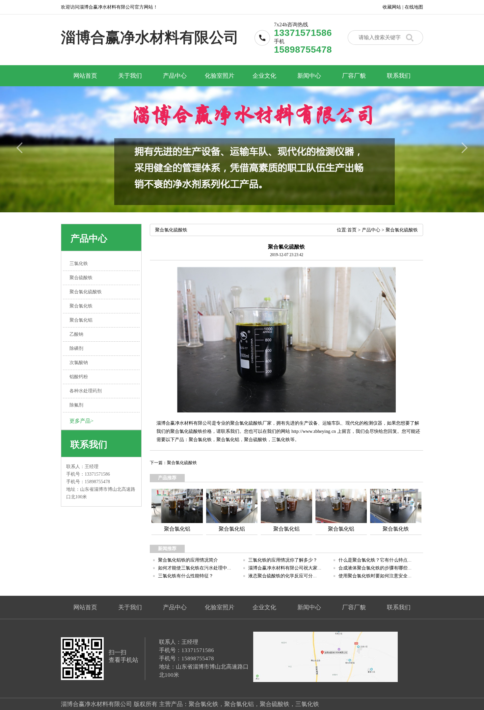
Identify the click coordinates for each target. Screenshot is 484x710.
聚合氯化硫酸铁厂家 (251, 423)
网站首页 (85, 75)
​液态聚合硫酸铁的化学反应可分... (282, 575)
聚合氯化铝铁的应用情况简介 (188, 560)
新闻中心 (309, 75)
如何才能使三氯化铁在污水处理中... (194, 567)
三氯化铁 (281, 439)
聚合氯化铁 (200, 439)
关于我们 (130, 75)
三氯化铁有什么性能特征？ (185, 575)
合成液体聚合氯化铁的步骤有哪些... (375, 567)
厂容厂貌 (354, 75)
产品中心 (175, 75)
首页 (352, 229)
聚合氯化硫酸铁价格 (191, 431)
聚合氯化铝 (227, 439)
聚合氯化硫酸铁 (402, 229)
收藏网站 (392, 7)
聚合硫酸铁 (255, 439)
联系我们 (399, 75)
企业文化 (264, 75)
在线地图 (414, 7)
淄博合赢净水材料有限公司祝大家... (284, 567)
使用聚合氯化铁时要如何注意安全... (375, 575)
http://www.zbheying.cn (313, 431)
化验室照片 (219, 75)
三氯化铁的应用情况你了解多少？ (282, 560)
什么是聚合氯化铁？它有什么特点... (375, 560)
